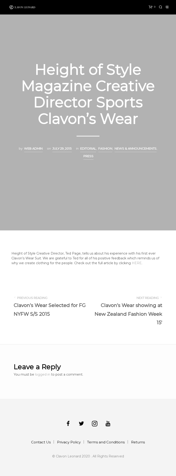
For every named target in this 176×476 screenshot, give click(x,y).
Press (88, 156)
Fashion (105, 148)
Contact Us (41, 442)
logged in (42, 374)
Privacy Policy (69, 442)
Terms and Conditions (106, 442)
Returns (138, 442)
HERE (137, 263)
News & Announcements (136, 148)
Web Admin (33, 148)
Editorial (88, 148)
